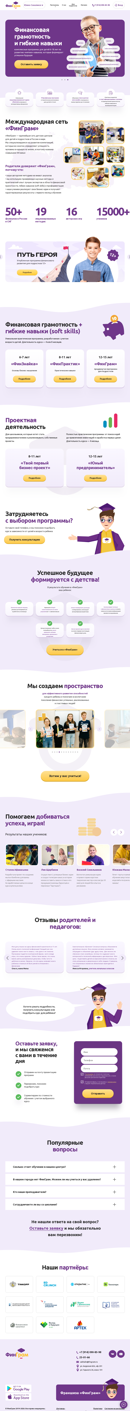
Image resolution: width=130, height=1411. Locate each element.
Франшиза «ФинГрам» (80, 1393)
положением (112, 1082)
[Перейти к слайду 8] (68, 752)
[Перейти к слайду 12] (77, 752)
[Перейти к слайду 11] (75, 752)
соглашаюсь (89, 1074)
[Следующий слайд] (99, 728)
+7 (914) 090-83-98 (102, 5)
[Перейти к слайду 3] (57, 752)
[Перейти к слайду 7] (66, 752)
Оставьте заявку (46, 1228)
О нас (64, 5)
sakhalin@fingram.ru (89, 1362)
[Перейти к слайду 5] (61, 752)
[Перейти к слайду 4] (59, 752)
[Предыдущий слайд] (30, 728)
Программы (54, 5)
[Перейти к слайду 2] (54, 752)
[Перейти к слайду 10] (73, 752)
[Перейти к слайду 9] (70, 752)
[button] (34, 5)
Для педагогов (73, 5)
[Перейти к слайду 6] (63, 752)
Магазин (84, 5)
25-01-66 (84, 1357)
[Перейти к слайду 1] (52, 752)
